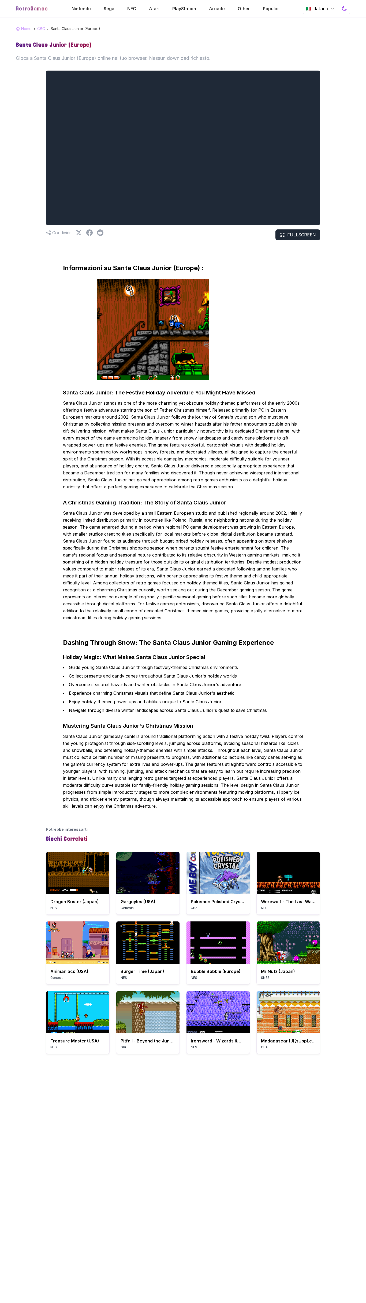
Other (244, 8)
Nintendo (81, 8)
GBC (41, 28)
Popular (271, 8)
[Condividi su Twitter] (79, 232)
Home (26, 28)
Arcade (217, 8)
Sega (109, 8)
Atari (154, 8)
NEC (131, 8)
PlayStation (184, 8)
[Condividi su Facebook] (89, 232)
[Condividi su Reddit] (100, 232)
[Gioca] (77, 873)
